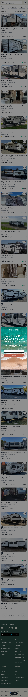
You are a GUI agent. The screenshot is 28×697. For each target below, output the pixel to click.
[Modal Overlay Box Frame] (14, 348)
